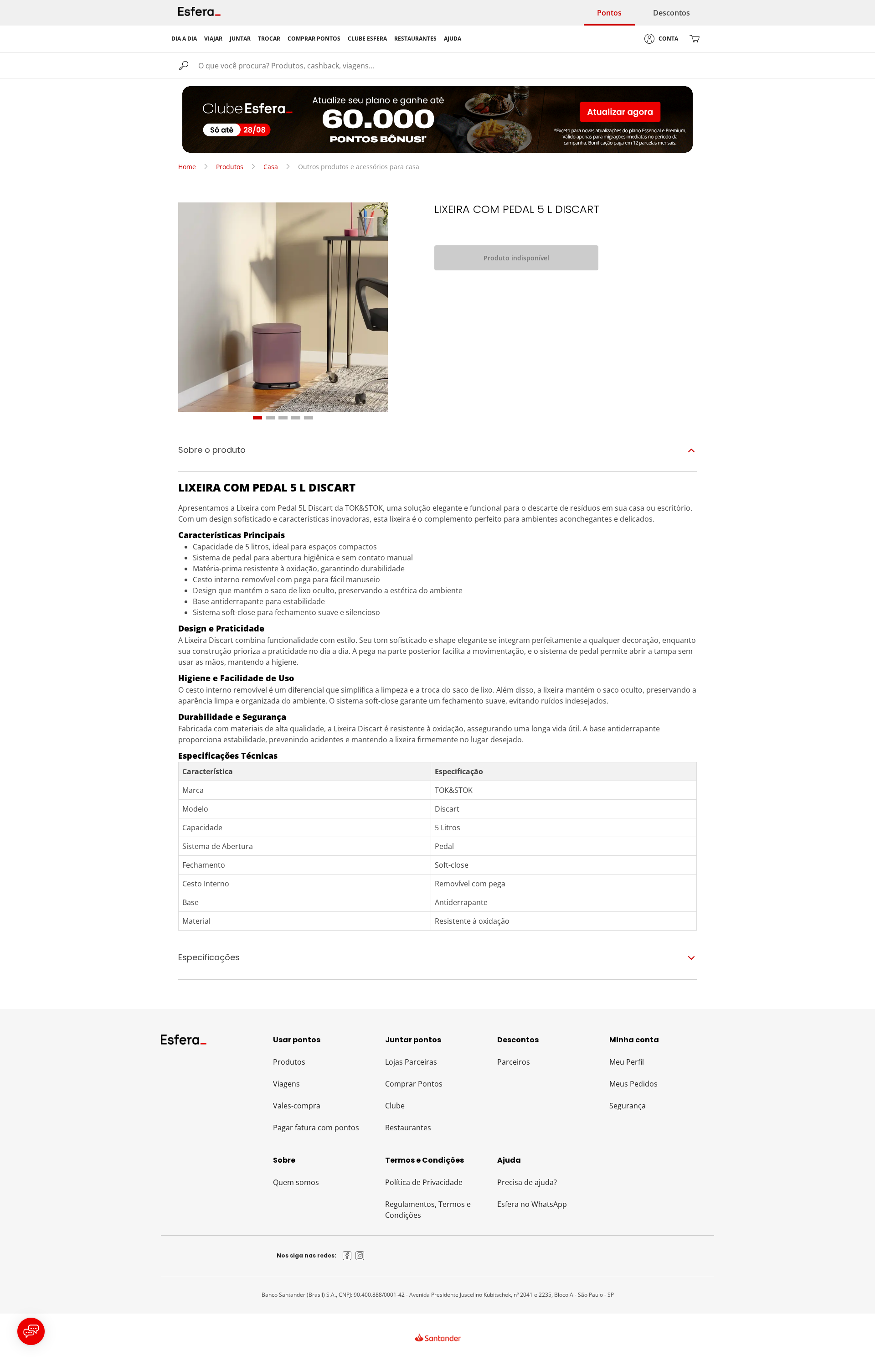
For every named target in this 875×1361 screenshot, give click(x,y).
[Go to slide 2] (270, 417)
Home (187, 166)
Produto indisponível (516, 258)
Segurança (627, 1106)
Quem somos (296, 1182)
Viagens (286, 1084)
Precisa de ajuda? (527, 1182)
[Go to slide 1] (257, 417)
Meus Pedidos (633, 1084)
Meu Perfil (626, 1062)
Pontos (609, 13)
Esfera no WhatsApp (532, 1204)
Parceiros (513, 1062)
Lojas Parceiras (411, 1062)
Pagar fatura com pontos (316, 1128)
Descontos (671, 13)
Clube (395, 1106)
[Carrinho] (694, 39)
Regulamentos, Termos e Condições (428, 1209)
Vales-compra (296, 1106)
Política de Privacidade (424, 1182)
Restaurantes (408, 1128)
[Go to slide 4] (295, 417)
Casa (270, 166)
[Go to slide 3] (283, 417)
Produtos (229, 166)
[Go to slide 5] (308, 417)
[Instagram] (360, 1255)
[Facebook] (347, 1255)
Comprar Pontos (414, 1084)
